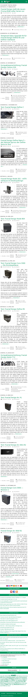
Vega (13, 684)
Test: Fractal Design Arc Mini (13, 445)
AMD (24, 96)
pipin (15, 13)
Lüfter (25, 29)
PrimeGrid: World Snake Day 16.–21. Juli (8, 599)
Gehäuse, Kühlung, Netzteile (7, 98)
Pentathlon (11, 681)
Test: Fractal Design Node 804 (13, 218)
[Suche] (26, 1)
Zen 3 (9, 685)
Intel (7, 680)
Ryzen (17, 683)
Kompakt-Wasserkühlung (16, 388)
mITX (18, 211)
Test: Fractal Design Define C (12, 107)
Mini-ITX (15, 211)
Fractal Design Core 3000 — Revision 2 (12, 489)
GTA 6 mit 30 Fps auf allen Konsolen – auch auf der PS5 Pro (12, 640)
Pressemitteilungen (7, 29)
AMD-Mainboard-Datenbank (22, 676)
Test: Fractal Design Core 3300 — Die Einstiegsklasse (13, 264)
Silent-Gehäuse (19, 349)
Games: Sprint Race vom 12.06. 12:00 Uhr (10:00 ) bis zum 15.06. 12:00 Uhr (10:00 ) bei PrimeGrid (13, 604)
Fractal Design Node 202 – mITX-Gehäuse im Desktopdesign (14, 179)
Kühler (13, 680)
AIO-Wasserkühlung (22, 95)
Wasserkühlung (20, 101)
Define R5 (15, 58)
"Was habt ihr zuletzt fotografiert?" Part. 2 (9, 618)
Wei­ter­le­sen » (21, 26)
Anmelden (3, 693)
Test (20, 134)
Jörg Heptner (16, 109)
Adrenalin (2, 676)
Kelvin (12, 100)
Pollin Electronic (5, 664)
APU (1, 677)
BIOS (10, 677)
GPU (21, 678)
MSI (3, 681)
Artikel (3, 98)
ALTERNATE (4, 657)
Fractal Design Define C (21, 132)
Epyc (7, 679)
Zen (5, 685)
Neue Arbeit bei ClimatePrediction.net (8, 615)
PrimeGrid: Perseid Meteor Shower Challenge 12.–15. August (13, 597)
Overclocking (14, 101)
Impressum (19, 693)
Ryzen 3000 (21, 683)
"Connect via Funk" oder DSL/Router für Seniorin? (10, 617)
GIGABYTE (17, 678)
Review (17, 134)
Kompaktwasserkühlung (19, 100)
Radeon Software (7, 683)
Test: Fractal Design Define (13, 309)
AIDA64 (6, 676)
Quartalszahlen (20, 681)
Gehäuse (22, 29)
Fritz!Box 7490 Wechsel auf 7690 (7, 629)
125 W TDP (15, 95)
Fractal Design (16, 29)
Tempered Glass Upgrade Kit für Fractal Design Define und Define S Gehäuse (14, 37)
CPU (20, 677)
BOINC (13, 677)
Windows (22, 684)
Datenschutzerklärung (11, 693)
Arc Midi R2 (18, 579)
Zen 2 (7, 685)
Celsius (17, 97)
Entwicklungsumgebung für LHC (7, 627)
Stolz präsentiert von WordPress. (7, 695)
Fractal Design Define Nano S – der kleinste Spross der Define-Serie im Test (13, 142)
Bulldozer (13, 97)
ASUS (7, 677)
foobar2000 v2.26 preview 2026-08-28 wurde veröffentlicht (12, 622)
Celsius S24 (21, 97)
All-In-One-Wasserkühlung (16, 96)
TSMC (10, 684)
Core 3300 (22, 300)
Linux (16, 680)
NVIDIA (6, 681)
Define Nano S (24, 169)
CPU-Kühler (24, 387)
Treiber (6, 684)
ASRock (4, 677)
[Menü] (2, 1)
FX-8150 (22, 99)
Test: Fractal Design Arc (11, 397)
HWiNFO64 (3, 680)
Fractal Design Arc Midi (11, 530)
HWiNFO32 (24, 678)
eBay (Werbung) (5, 660)
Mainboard (20, 680)
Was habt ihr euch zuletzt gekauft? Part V (9, 620)
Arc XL (17, 437)
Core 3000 (19, 522)
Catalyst (17, 677)
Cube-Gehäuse (20, 255)
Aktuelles (4, 133)
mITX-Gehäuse (19, 171)
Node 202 (13, 212)
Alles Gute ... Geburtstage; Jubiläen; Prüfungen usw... (11, 625)
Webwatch (17, 684)
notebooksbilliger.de (6, 662)
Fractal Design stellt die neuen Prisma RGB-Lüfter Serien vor (13, 10)
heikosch (16, 69)
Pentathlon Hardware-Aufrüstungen (8, 624)
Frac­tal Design (15, 573)
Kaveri (10, 680)
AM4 (9, 676)
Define (18, 169)
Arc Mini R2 (19, 479)
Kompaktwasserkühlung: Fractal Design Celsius (14, 66)
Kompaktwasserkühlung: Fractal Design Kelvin (14, 356)
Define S (20, 58)
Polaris (14, 681)
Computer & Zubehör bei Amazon (9, 659)
